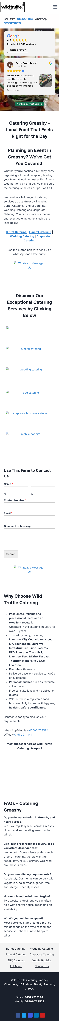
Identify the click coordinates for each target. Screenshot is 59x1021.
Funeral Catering (16, 954)
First (6, 494)
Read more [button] (13, 90)
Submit (10, 554)
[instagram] (30, 1015)
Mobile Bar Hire (41, 960)
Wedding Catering (22, 236)
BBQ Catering (16, 960)
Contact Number (15, 500)
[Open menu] (55, 7)
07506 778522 (38, 730)
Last (33, 494)
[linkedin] (36, 1015)
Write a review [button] (18, 50)
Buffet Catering (16, 232)
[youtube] (42, 1015)
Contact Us (42, 966)
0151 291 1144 (23, 734)
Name (8, 484)
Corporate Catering (42, 954)
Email (8, 513)
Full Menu (16, 966)
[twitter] (24, 1015)
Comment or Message (17, 526)
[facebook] (18, 1015)
